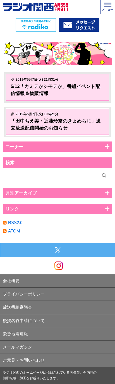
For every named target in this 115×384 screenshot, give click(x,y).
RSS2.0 (15, 222)
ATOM (14, 231)
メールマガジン (17, 347)
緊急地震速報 (15, 333)
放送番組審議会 (17, 307)
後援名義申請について (24, 320)
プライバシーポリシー (24, 294)
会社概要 (11, 280)
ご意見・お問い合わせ (24, 360)
